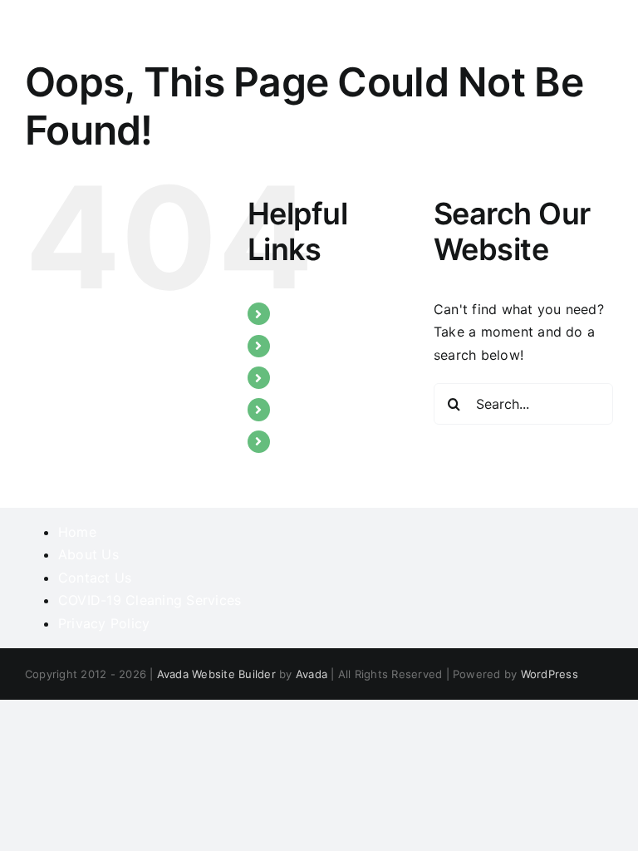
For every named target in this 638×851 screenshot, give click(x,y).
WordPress (549, 674)
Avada (311, 674)
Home (298, 313)
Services (306, 377)
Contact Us (315, 441)
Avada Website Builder (216, 674)
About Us (309, 345)
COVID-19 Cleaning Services (149, 600)
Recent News (321, 409)
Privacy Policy (104, 623)
